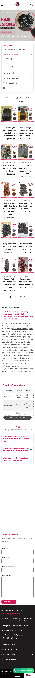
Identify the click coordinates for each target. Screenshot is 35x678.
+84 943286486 (16, 630)
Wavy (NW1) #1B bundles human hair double (9, 246)
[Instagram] (8, 638)
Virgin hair (6, 36)
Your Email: (5, 557)
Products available (10, 83)
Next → (22, 296)
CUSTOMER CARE (8, 654)
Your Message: (6, 575)
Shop (8, 12)
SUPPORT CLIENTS (8, 659)
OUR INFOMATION (8, 645)
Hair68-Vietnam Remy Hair (21, 371)
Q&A (4, 88)
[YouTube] (16, 638)
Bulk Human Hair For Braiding (14, 50)
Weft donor (24, 36)
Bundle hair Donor (10, 67)
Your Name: (5, 548)
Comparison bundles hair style (16, 418)
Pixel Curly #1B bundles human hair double (25, 246)
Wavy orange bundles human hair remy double (26, 281)
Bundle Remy (9, 63)
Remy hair (15, 36)
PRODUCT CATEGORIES (10, 649)
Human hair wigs (9, 73)
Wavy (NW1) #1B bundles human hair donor (25, 206)
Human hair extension (11, 78)
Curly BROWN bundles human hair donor (9, 168)
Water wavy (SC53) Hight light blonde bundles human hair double (9, 208)
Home (3, 12)
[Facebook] (3, 638)
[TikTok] (12, 638)
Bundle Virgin (9, 59)
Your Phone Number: (8, 566)
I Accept (17, 676)
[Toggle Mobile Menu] (3, 5)
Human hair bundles (10, 55)
